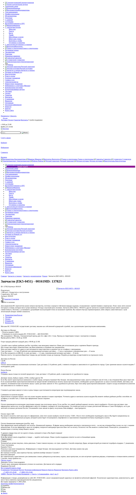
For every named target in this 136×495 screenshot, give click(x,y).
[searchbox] (11, 133)
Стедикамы (9, 22)
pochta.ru (4, 372)
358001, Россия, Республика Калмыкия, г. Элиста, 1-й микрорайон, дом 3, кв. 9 (29, 474)
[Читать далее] (6, 460)
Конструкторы (10, 74)
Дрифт (11, 35)
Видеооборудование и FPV (15, 23)
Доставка (8, 317)
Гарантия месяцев (11, 299)
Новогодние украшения (13, 84)
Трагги (11, 31)
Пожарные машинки (12, 56)
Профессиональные (12, 14)
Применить (5, 116)
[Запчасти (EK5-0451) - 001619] (68, 288)
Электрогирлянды (11, 82)
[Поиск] (25, 133)
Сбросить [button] (13, 116)
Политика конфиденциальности (12, 484)
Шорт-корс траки (15, 39)
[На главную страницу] (7, 122)
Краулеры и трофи (15, 41)
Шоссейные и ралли (16, 37)
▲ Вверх (4, 493)
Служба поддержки (35, 120)
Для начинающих (11, 12)
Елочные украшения (12, 78)
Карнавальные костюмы (14, 87)
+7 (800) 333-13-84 (26, 472)
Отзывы (9, 321)
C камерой (9, 20)
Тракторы (8, 54)
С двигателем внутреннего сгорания (18, 44)
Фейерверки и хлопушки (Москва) (17, 86)
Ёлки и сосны (10, 76)
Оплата (7, 319)
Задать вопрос (6, 439)
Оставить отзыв (7, 435)
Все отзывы (5, 468)
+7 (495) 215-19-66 (9, 472)
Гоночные (8, 18)
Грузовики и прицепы (17, 43)
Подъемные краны (12, 50)
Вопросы (9, 323)
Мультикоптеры (11, 16)
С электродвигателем (13, 27)
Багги (11, 33)
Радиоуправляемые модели (15, 89)
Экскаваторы (10, 52)
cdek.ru (3, 363)
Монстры (12, 29)
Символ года (9, 80)
